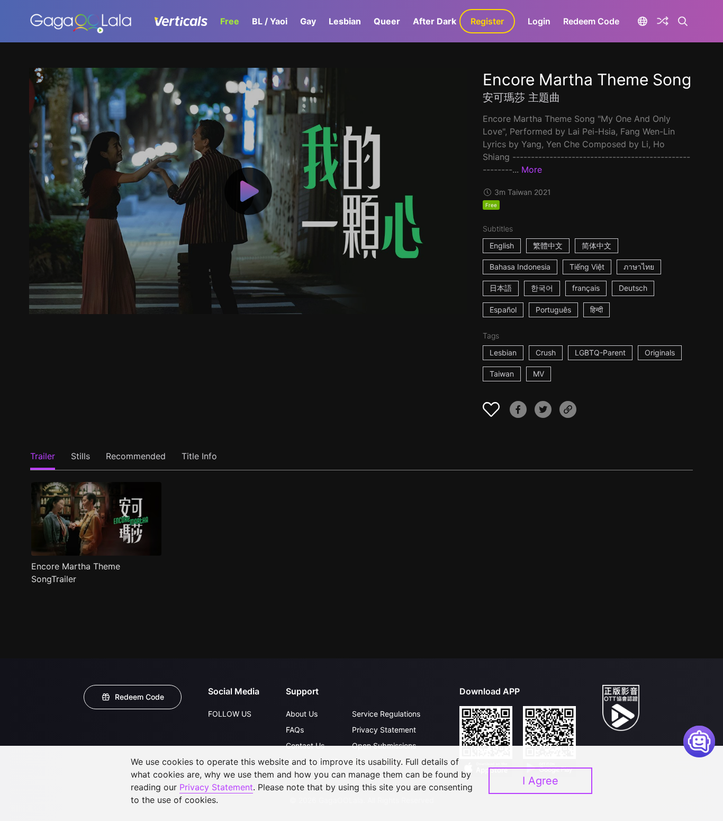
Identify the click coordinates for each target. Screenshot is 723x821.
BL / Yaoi (269, 21)
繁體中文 (548, 245)
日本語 (501, 287)
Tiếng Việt (587, 266)
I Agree (540, 780)
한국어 (542, 287)
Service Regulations (386, 713)
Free (229, 21)
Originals (660, 352)
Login (539, 21)
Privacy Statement (384, 729)
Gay (308, 21)
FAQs (295, 729)
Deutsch (633, 287)
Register (487, 21)
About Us (302, 713)
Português (553, 309)
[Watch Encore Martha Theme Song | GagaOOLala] (80, 21)
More (531, 169)
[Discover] (663, 21)
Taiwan (502, 373)
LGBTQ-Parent (600, 352)
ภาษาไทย (638, 266)
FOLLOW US (229, 713)
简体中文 (596, 245)
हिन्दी (596, 309)
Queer (387, 21)
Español (503, 309)
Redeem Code (591, 21)
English (502, 245)
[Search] (683, 21)
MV (538, 373)
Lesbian (345, 21)
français (586, 287)
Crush (546, 352)
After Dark (434, 21)
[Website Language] (642, 21)
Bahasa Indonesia (520, 266)
